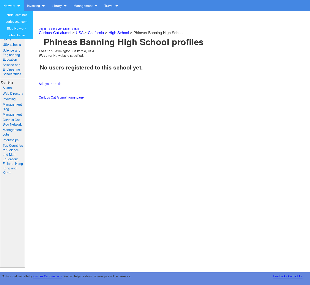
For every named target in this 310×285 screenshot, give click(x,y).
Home (7, 39)
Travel (109, 5)
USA (79, 33)
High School (118, 33)
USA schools (12, 44)
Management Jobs (12, 131)
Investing (34, 5)
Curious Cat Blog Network (12, 121)
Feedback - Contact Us (288, 276)
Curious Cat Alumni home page (61, 97)
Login (42, 28)
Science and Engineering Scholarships (12, 69)
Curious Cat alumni (55, 33)
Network (9, 5)
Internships (11, 140)
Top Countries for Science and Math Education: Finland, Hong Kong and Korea (13, 159)
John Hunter (16, 35)
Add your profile (50, 83)
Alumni (7, 87)
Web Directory (13, 93)
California (96, 33)
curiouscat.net (17, 15)
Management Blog (12, 106)
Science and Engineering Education (11, 55)
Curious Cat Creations (47, 276)
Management (83, 5)
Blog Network (16, 28)
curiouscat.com (16, 21)
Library (57, 5)
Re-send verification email (63, 28)
